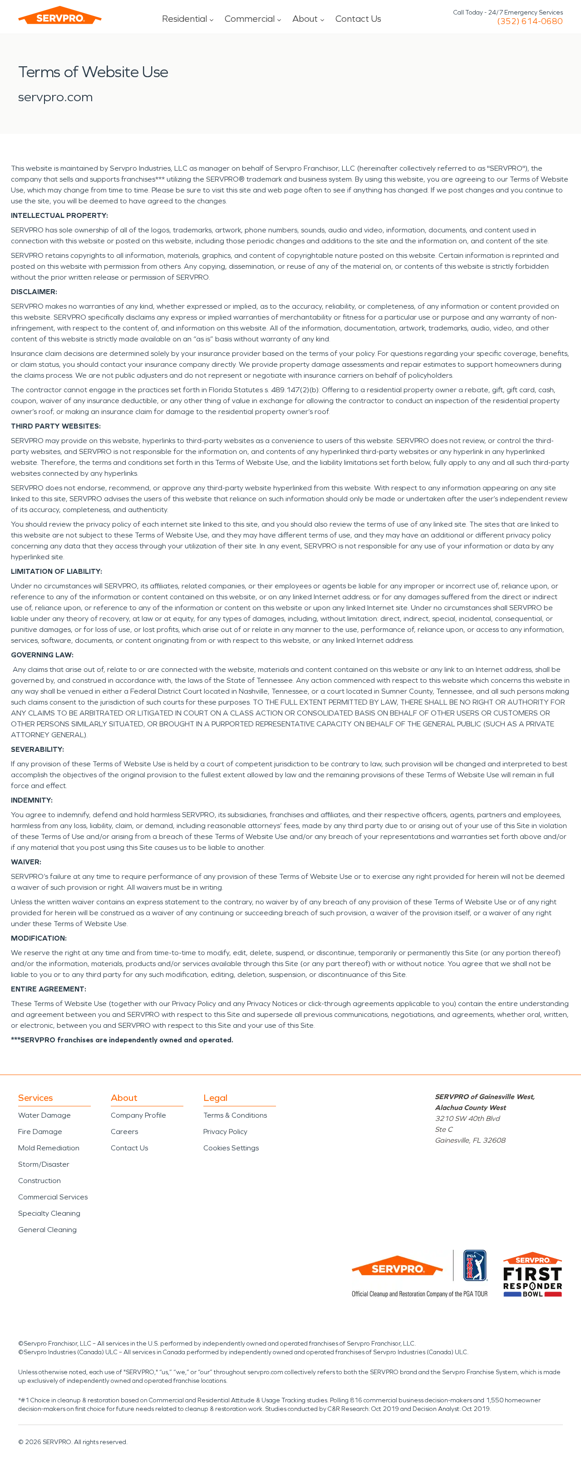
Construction (39, 1180)
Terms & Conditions (235, 1115)
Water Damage (44, 1115)
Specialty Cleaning (49, 1213)
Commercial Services (53, 1197)
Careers (124, 1131)
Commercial (250, 18)
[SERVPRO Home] (60, 15)
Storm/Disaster (43, 1164)
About (305, 18)
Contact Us (358, 18)
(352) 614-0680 (530, 21)
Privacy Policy (225, 1131)
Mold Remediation (48, 1148)
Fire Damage (40, 1131)
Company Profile (138, 1115)
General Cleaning (47, 1229)
